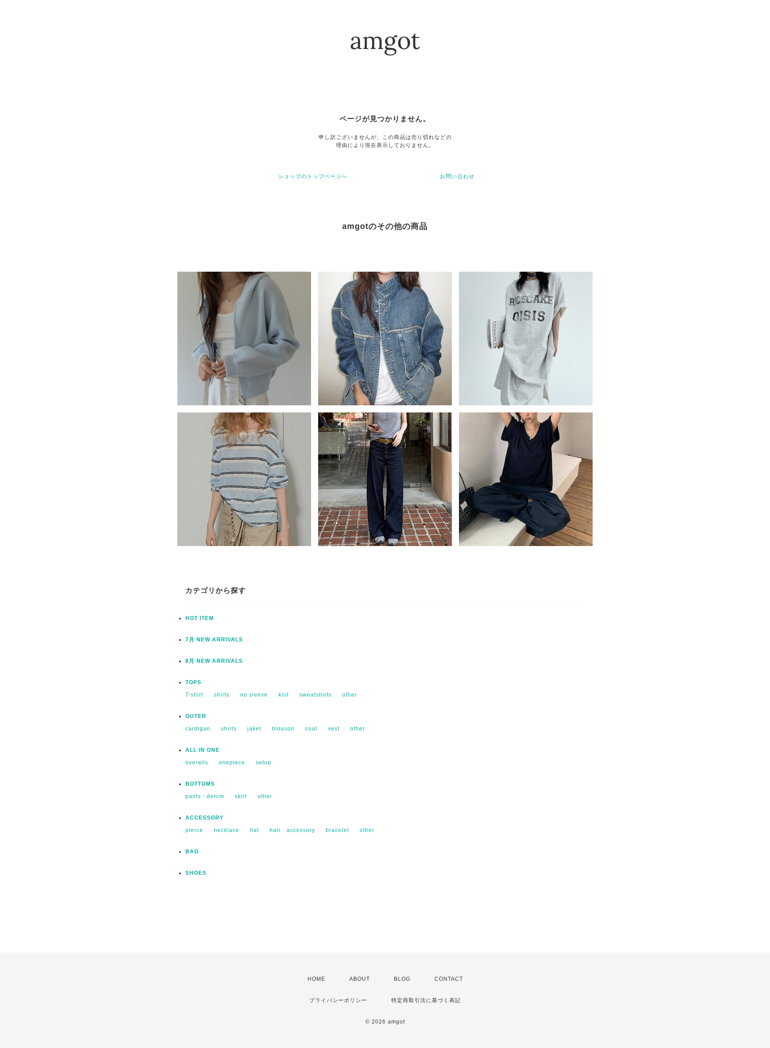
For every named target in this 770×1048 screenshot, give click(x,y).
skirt (241, 796)
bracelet (337, 830)
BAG (192, 851)
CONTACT (448, 979)
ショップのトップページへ (313, 176)
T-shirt (194, 695)
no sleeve (254, 695)
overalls (196, 762)
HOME (316, 979)
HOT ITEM (199, 618)
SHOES (195, 873)
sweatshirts (315, 695)
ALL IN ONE (202, 750)
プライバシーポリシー (338, 1000)
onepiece (232, 762)
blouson (283, 729)
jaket (254, 729)
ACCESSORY (204, 818)
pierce (194, 830)
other (349, 695)
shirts (221, 695)
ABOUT (359, 979)
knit (284, 695)
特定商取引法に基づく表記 (426, 1000)
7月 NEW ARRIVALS (214, 639)
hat (254, 830)
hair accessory (292, 830)
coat (311, 729)
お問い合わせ (457, 176)
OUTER (195, 716)
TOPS (193, 682)
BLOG (402, 979)
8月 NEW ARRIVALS (214, 661)
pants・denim (204, 796)
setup (263, 762)
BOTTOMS (200, 784)
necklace (226, 830)
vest (334, 729)
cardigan (197, 729)
